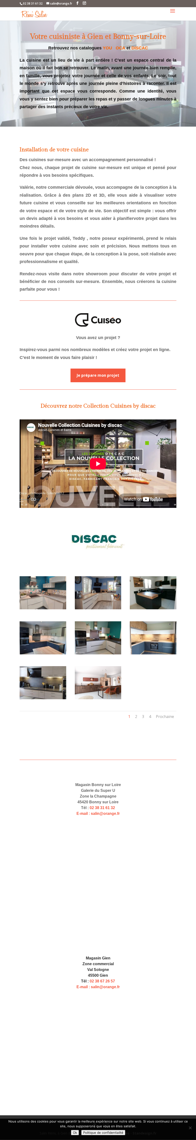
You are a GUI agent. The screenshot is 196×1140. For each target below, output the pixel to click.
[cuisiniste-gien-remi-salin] (43, 608)
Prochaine (165, 716)
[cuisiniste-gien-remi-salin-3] (43, 698)
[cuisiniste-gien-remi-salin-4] (153, 653)
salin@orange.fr (105, 813)
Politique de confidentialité (103, 1132)
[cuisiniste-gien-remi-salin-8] (98, 608)
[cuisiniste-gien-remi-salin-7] (153, 608)
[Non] (190, 1127)
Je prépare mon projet (98, 375)
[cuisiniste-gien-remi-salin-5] (98, 653)
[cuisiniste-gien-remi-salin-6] (43, 653)
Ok (75, 1132)
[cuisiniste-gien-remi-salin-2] (98, 698)
